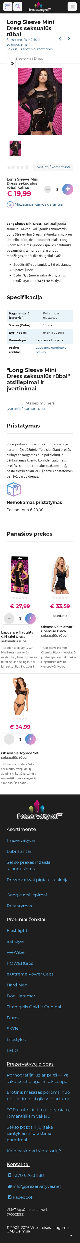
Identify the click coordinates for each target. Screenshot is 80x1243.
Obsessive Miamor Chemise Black (56, 631)
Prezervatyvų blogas (30, 1064)
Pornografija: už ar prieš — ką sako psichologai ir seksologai (37, 1078)
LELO (12, 1050)
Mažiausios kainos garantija (38, 204)
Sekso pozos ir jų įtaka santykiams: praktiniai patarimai (30, 1133)
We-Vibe (15, 952)
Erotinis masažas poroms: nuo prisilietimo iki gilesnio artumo (38, 1095)
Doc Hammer (21, 996)
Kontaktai (18, 1164)
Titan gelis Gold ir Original (34, 1006)
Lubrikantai (19, 851)
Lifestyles (16, 1039)
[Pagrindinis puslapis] (40, 6)
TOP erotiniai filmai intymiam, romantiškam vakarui (38, 1113)
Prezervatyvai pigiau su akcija (37, 879)
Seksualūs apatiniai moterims (30, 49)
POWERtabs (20, 963)
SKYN (12, 1028)
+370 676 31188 (28, 1175)
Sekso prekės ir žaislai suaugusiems (29, 865)
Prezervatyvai (21, 840)
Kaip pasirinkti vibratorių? (34, 1150)
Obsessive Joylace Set (19, 755)
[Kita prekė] (68, 38)
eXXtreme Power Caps (30, 974)
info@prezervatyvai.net (37, 1186)
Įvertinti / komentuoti (53, 167)
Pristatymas (19, 905)
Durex (13, 1017)
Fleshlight (17, 930)
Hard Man (17, 985)
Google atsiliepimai (27, 894)
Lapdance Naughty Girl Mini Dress (17, 636)
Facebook (23, 1197)
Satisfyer (15, 941)
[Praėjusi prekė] (60, 38)
